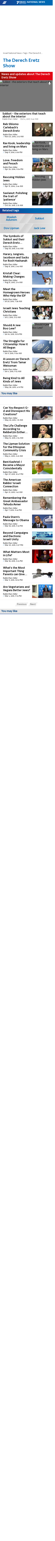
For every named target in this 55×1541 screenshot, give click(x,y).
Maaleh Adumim (11, 218)
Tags (25, 53)
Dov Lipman (11, 228)
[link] (26, 100)
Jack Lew (39, 228)
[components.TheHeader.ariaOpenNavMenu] (9, 2)
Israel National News (12, 53)
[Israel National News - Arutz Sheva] (30, 2)
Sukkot (39, 218)
